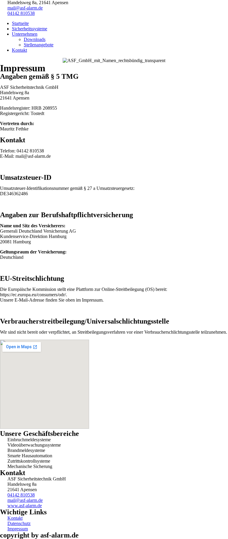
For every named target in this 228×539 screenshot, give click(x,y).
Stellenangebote (38, 44)
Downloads (34, 39)
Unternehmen (24, 34)
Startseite (20, 23)
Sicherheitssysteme (29, 28)
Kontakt (19, 50)
